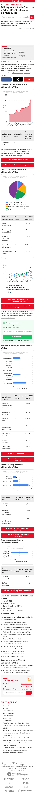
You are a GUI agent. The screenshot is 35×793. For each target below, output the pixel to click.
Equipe (16, 763)
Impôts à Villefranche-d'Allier (12, 644)
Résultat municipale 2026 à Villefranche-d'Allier (18, 665)
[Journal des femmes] (9, 779)
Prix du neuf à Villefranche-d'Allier (14, 654)
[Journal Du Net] (9, 783)
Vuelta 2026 (7, 718)
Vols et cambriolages (10, 57)
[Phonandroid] (26, 790)
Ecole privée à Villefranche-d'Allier (14, 649)
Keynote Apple (8, 716)
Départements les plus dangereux (17, 165)
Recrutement (26, 765)
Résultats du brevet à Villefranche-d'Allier (16, 670)
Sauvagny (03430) (9, 603)
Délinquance (16, 4)
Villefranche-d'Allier (9, 620)
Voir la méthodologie (15, 156)
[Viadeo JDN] (26, 787)
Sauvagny (18, 21)
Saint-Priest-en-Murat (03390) (13, 611)
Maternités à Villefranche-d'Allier (13, 651)
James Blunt (7, 706)
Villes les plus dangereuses (17, 159)
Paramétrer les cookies (21, 766)
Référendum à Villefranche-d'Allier (14, 656)
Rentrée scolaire (8, 713)
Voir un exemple (26, 684)
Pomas (5, 708)
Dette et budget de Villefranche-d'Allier (15, 641)
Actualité (7, 4)
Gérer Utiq (30, 766)
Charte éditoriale (23, 763)
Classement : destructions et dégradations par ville (17, 300)
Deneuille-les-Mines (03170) (12, 606)
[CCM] (26, 779)
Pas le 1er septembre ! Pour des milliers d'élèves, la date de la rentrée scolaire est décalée (16, 725)
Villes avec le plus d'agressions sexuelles (17, 529)
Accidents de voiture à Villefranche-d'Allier (16, 632)
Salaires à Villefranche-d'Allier (12, 639)
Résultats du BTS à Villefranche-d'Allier (15, 673)
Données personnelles (8, 766)
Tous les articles (14, 765)
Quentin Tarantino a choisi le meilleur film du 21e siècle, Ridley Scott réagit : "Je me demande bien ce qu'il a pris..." (18, 750)
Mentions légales (13, 768)
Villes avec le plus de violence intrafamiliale (18, 535)
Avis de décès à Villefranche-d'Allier (14, 622)
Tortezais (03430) (8, 608)
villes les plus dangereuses (21, 73)
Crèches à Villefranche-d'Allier (12, 646)
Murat (11, 21)
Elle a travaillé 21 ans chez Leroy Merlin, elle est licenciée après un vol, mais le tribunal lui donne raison (18, 733)
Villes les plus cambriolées (17, 454)
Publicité (31, 763)
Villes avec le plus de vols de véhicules (17, 460)
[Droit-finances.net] (26, 783)
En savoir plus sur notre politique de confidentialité (16, 340)
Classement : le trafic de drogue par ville (17, 591)
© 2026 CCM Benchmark (17, 770)
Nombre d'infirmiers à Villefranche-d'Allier (17, 627)
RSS (21, 765)
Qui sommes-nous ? (7, 763)
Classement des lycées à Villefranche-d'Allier (17, 629)
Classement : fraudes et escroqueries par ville (18, 307)
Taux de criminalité (9, 51)
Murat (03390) (7, 601)
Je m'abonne (16, 337)
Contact (7, 765)
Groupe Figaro (22, 768)
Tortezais (10, 23)
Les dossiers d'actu (10, 689)
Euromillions (7, 721)
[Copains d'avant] (9, 787)
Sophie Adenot (8, 711)
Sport (6, 686)
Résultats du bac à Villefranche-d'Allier (15, 668)
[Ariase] (9, 791)
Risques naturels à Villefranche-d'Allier (15, 624)
